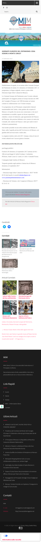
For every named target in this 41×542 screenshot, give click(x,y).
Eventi (7, 392)
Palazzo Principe (13, 324)
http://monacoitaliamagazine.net (24, 511)
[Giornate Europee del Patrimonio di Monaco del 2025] (27, 243)
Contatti (7, 407)
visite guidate (23, 324)
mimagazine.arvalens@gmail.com (25, 508)
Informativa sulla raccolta (11, 540)
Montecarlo (5, 324)
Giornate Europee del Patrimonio (22, 322)
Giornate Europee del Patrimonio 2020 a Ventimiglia (8, 270)
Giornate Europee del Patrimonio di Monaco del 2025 (27, 250)
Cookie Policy (33, 525)
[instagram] (7, 7)
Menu (4, 3)
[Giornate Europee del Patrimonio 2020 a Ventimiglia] (10, 263)
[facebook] (3, 7)
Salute (7, 396)
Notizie (7, 400)
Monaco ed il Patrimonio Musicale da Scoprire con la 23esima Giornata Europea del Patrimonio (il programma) (9, 252)
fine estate (10, 322)
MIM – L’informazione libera (13, 404)
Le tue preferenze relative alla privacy (22, 535)
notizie (4, 322)
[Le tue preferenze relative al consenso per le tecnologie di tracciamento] (2, 406)
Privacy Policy (25, 525)
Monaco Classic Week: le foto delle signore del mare (17, 330)
